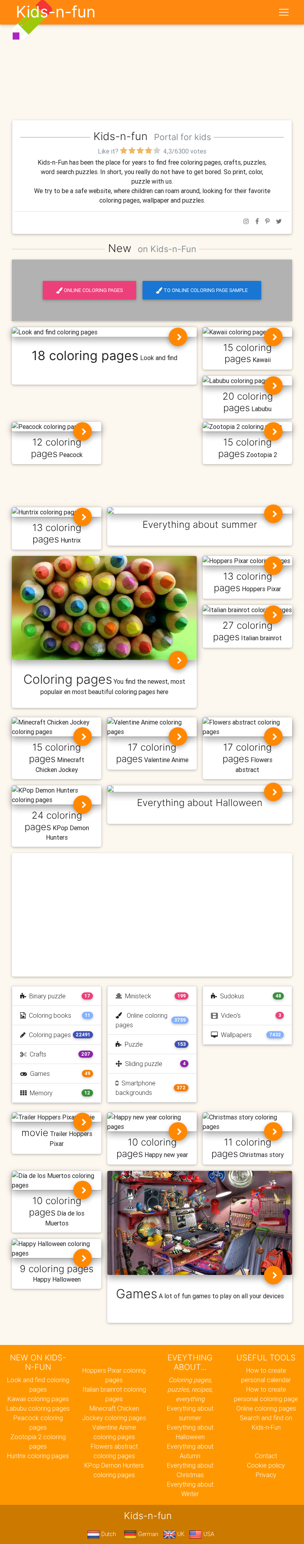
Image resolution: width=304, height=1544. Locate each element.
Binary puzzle (46, 996)
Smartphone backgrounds (136, 1087)
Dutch (108, 1534)
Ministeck (136, 996)
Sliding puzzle (142, 1064)
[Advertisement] (152, 58)
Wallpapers (235, 1035)
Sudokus (230, 996)
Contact (266, 1456)
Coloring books (48, 1015)
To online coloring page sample (205, 290)
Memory (40, 1093)
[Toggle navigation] (283, 12)
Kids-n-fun (55, 12)
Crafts (36, 1054)
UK (180, 1534)
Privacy (266, 1475)
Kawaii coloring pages (38, 1399)
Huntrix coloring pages (38, 1456)
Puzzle (132, 1044)
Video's (229, 1015)
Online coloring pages (93, 290)
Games (38, 1073)
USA (208, 1534)
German (147, 1534)
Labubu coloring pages (38, 1408)
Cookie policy (266, 1465)
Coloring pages (48, 1035)
